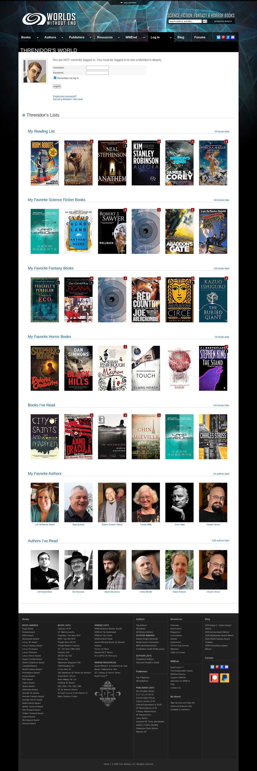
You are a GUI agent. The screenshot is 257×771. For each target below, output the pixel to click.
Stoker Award (28, 686)
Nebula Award (28, 632)
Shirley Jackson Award (32, 706)
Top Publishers (143, 677)
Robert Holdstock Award (33, 662)
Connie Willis (146, 524)
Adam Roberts (179, 592)
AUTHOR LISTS (143, 656)
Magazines (175, 632)
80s (74, 686)
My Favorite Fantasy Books (51, 268)
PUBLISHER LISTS (145, 688)
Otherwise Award (30, 689)
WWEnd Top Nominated (105, 632)
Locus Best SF (64, 669)
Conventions (176, 635)
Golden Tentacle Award (32, 713)
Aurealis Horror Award (32, 700)
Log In (155, 37)
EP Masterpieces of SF (146, 708)
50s (59, 686)
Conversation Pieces (145, 698)
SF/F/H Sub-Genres (179, 645)
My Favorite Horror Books (49, 337)
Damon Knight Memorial (147, 639)
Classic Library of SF (145, 701)
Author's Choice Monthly (147, 725)
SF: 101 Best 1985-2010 (69, 649)
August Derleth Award (32, 659)
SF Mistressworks (66, 632)
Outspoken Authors (145, 659)
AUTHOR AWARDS (145, 635)
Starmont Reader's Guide (147, 662)
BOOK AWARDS (30, 625)
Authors (50, 37)
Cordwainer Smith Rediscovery (150, 649)
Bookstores (175, 642)
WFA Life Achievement (146, 645)
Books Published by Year (105, 669)
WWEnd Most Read (103, 639)
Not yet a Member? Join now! (68, 99)
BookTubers (176, 629)
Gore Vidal (179, 524)
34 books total (222, 337)
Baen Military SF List (67, 679)
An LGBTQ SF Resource (105, 656)
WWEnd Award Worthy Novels (108, 629)
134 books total (221, 200)
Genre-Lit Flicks (101, 649)
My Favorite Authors (45, 473)
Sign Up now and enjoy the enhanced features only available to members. (182, 706)
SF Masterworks (143, 715)
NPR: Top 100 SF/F (67, 639)
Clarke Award (28, 683)
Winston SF (141, 732)
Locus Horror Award (31, 656)
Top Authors (141, 625)
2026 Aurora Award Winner (217, 632)
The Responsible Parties (181, 671)
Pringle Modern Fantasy (69, 645)
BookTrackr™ (100, 676)
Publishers (76, 37)
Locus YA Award (29, 652)
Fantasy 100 (63, 652)
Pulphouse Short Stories (147, 728)
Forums (199, 37)
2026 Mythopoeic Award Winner (219, 635)
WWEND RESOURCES (105, 662)
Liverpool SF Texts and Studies (150, 721)
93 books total (222, 131)
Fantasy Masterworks (146, 711)
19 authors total (221, 474)
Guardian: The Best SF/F (69, 635)
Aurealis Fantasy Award (33, 696)
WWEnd (131, 37)
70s (69, 686)
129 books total (221, 268)
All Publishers (142, 681)
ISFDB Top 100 (65, 656)
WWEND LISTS (101, 625)
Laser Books (142, 718)
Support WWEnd (178, 677)
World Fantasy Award (32, 669)
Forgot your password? (65, 96)
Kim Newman (78, 592)
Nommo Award (29, 723)
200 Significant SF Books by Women (74, 673)
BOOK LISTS (64, 625)
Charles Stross (213, 524)
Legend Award (28, 717)
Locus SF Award (29, 642)
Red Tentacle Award (31, 710)
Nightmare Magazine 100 (69, 662)
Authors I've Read (43, 541)
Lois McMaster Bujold (45, 524)
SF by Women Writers (68, 689)
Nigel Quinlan (78, 524)
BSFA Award (27, 635)
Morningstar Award (30, 720)
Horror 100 (63, 659)
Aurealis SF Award (30, 693)
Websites (174, 649)
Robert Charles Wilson (112, 524)
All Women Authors (144, 632)
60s (64, 686)
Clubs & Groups (177, 652)
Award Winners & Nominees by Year (111, 666)
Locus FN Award (29, 649)
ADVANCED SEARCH (223, 21)
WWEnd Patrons (178, 674)
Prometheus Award (31, 673)
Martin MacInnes (112, 592)
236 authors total (220, 540)
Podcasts (174, 625)
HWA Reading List (66, 666)
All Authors (141, 629)
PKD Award (27, 679)
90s (79, 686)
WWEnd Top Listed (103, 635)
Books (26, 37)
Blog (180, 37)
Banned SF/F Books (103, 652)
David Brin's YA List (66, 676)
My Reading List (41, 131)
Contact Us (175, 688)
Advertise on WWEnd (180, 681)
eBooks (173, 639)
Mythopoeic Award (30, 639)
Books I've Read (41, 405)
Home (106, 764)
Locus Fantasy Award (32, 645)
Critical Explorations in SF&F (149, 704)
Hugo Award (27, 629)
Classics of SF (64, 629)
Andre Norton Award (31, 703)
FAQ (172, 684)
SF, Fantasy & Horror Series (107, 673)
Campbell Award (29, 666)
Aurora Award (28, 676)
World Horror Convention (147, 642)
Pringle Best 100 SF (67, 642)
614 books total (221, 405)
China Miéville (146, 592)
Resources (105, 37)
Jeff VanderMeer (44, 592)
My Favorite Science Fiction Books (56, 200)
